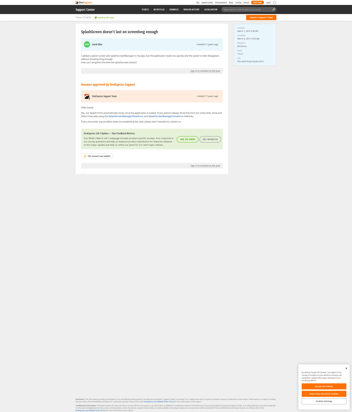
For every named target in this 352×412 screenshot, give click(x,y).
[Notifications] (274, 2)
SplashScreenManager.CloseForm (165, 116)
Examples (174, 9)
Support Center (207, 2)
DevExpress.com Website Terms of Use (159, 401)
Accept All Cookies (324, 386)
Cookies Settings (324, 401)
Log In (268, 2)
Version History (191, 9)
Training (238, 2)
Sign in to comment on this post (205, 71)
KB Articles (159, 9)
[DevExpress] (84, 3)
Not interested (210, 139)
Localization (210, 9)
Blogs (231, 2)
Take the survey (187, 139)
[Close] (346, 368)
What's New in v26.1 (99, 138)
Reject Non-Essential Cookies (324, 394)
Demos (246, 2)
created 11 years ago (207, 44)
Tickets (145, 9)
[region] (324, 387)
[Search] (273, 9)
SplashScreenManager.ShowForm (125, 116)
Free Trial (257, 2)
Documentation (221, 2)
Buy (197, 2)
